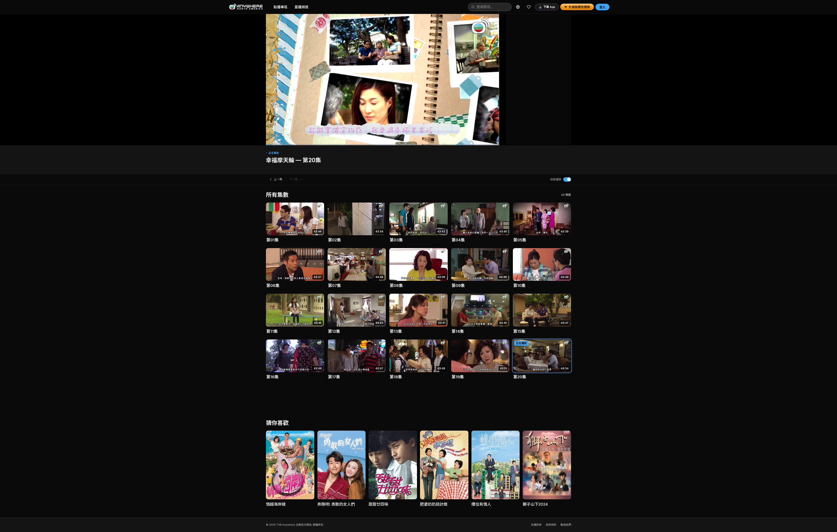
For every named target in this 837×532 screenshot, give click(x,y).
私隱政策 (536, 524)
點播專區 (281, 7)
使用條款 (551, 524)
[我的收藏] (528, 7)
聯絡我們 (566, 524)
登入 (602, 7)
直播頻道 (301, 7)
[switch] (567, 179)
